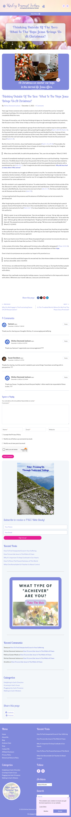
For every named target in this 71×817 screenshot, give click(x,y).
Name (5, 429)
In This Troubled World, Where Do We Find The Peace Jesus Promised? (53, 306)
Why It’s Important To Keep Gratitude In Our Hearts (21, 558)
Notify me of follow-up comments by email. (18, 439)
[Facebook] (63, 6)
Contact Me (6, 749)
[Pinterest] (44, 297)
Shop (3, 746)
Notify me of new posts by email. (14, 443)
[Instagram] (67, 6)
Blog (3, 740)
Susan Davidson (14, 358)
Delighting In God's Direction (13, 682)
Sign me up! (22, 538)
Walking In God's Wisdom (12, 691)
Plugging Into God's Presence (13, 688)
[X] (41, 297)
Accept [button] (60, 811)
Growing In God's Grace (12, 685)
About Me (5, 737)
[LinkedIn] (47, 297)
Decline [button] (46, 811)
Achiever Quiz (6, 743)
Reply (66, 324)
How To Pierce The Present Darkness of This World (21, 561)
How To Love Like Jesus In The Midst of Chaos (19, 554)
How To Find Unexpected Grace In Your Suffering (20, 551)
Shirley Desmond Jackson (12, 106)
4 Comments (40, 106)
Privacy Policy (16, 434)
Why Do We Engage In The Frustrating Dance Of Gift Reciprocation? (17, 306)
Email (28, 429)
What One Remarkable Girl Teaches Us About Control (22, 564)
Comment (6, 403)
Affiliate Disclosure (8, 752)
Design (32, 814)
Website (52, 429)
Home (4, 734)
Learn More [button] (42, 806)
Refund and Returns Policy (10, 758)
